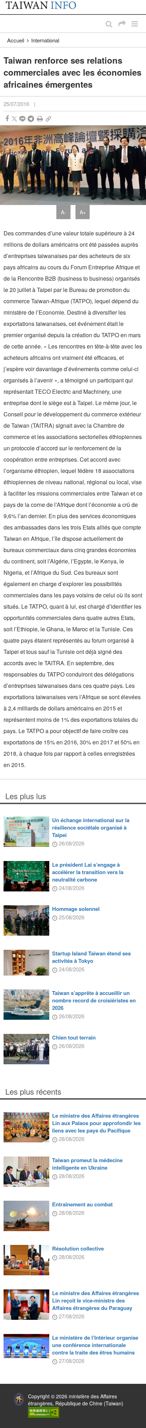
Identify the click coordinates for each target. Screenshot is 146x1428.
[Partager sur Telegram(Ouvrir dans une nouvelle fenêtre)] (31, 118)
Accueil (15, 40)
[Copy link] (48, 118)
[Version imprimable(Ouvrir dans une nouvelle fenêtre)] (40, 118)
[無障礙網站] (43, 1411)
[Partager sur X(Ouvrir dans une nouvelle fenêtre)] (14, 118)
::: (7, 3)
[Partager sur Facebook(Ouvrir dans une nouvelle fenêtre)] (7, 118)
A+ (83, 212)
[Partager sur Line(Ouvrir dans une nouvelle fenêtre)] (22, 118)
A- (63, 212)
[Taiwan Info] (45, 7)
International (45, 40)
